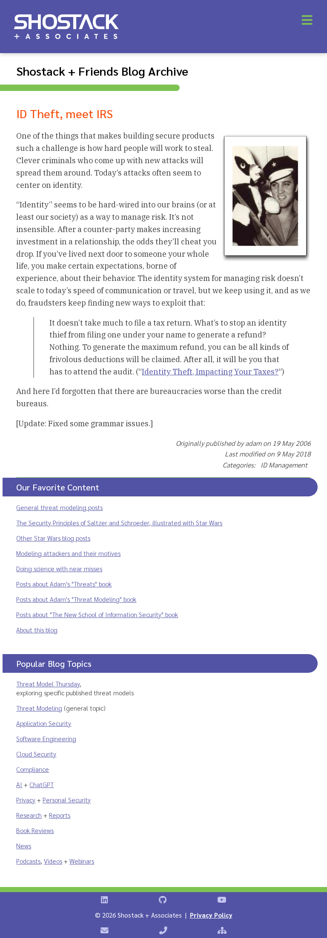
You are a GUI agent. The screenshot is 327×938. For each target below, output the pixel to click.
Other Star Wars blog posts (53, 538)
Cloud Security (36, 754)
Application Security (43, 723)
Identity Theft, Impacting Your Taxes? (210, 372)
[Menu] (307, 19)
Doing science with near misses (59, 568)
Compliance (32, 769)
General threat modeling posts (59, 507)
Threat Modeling (39, 708)
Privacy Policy (211, 915)
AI (19, 784)
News (23, 846)
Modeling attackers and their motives (68, 553)
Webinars (81, 861)
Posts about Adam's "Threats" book (64, 584)
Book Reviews (35, 830)
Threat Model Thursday (48, 684)
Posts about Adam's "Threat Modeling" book (76, 599)
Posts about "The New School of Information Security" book (97, 614)
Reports (59, 815)
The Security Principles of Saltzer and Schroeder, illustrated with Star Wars (119, 523)
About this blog (36, 630)
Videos (53, 861)
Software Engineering (46, 738)
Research (29, 815)
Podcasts (28, 861)
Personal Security (67, 800)
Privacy (25, 800)
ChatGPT (41, 784)
